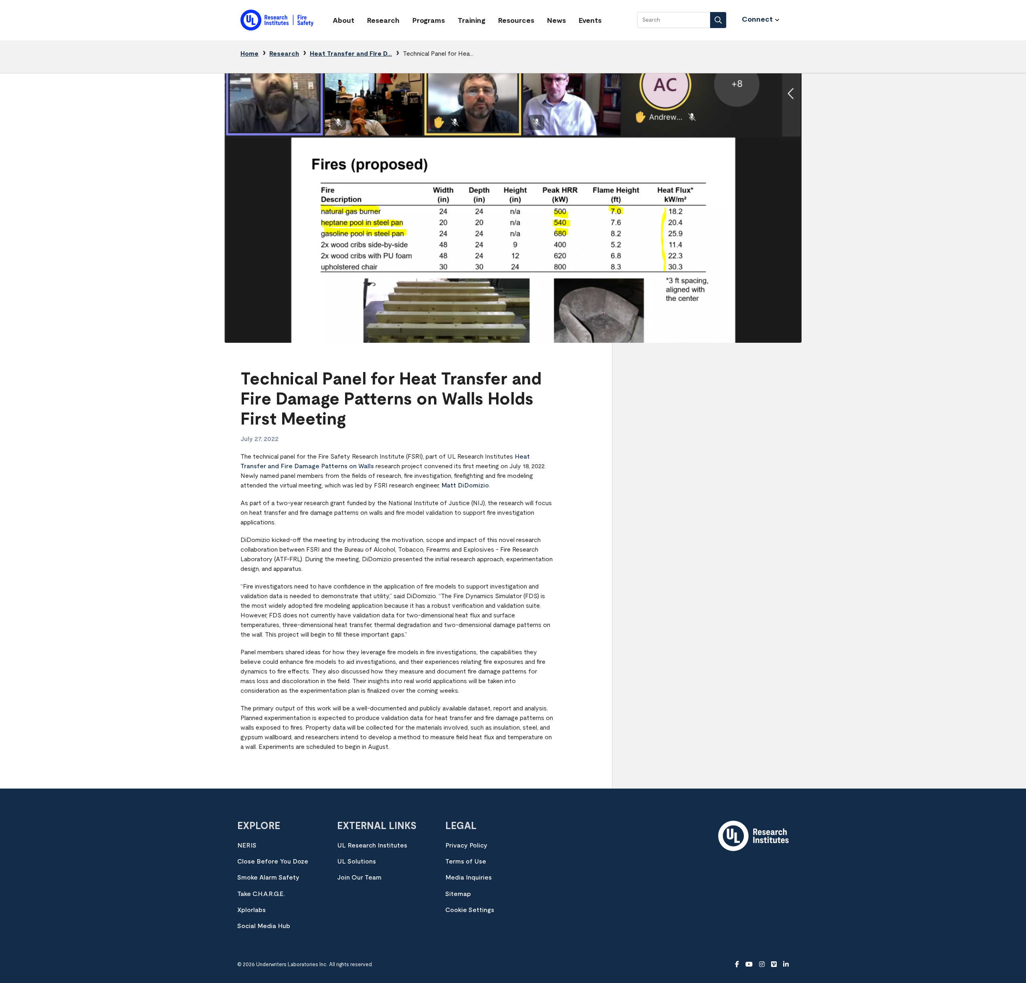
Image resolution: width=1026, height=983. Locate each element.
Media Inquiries (468, 877)
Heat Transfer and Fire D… (351, 54)
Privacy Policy (466, 845)
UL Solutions (356, 861)
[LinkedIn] (786, 964)
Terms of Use (465, 861)
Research (383, 20)
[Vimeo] (774, 964)
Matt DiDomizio (465, 485)
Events (590, 20)
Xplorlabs (251, 910)
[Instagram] (762, 964)
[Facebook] (737, 964)
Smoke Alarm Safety (268, 877)
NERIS (246, 845)
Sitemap (458, 894)
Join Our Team (359, 877)
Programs (428, 20)
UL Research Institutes (372, 845)
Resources (516, 20)
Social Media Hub (263, 926)
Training (471, 20)
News (556, 20)
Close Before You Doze (272, 861)
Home (249, 54)
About (343, 20)
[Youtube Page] (749, 964)
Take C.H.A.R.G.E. (261, 894)
